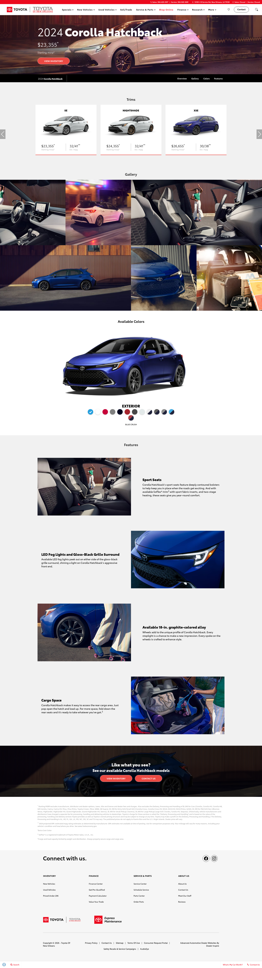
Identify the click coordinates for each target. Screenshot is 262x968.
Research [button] (197, 10)
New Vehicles (49, 883)
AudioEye (144, 948)
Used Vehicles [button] (106, 10)
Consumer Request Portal (156, 942)
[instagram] (214, 858)
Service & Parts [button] (144, 10)
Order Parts (139, 901)
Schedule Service (141, 889)
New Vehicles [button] (85, 10)
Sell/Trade (126, 9)
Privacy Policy (91, 942)
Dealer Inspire (212, 945)
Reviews (182, 901)
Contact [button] (241, 9)
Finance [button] (181, 10)
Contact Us (148, 778)
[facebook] (206, 858)
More (211, 10)
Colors (206, 78)
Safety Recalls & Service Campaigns (120, 948)
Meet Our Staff (184, 895)
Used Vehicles (49, 889)
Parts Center (139, 895)
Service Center (140, 883)
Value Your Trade (96, 901)
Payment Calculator (98, 895)
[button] (256, 9)
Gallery (195, 78)
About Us (182, 883)
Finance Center (96, 883)
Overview (182, 78)
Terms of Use (133, 942)
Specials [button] (67, 10)
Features (218, 78)
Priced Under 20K (51, 895)
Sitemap (119, 942)
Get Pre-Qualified (97, 889)
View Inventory (53, 60)
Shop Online (166, 9)
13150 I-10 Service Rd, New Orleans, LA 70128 (212, 2)
